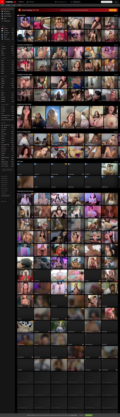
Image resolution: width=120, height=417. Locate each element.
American (22, 15)
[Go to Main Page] (10, 2)
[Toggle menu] (2, 2)
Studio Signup (4, 190)
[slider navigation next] (116, 29)
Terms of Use (4, 186)
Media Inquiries (4, 182)
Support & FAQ (4, 176)
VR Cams (20, 161)
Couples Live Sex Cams (24, 74)
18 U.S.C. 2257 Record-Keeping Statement (6, 196)
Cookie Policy (73, 415)
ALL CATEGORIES (8, 169)
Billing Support (4, 178)
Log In (116, 1)
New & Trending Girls (24, 132)
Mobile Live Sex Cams (24, 104)
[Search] (71, 2)
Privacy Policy (4, 184)
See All (116, 15)
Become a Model (4, 188)
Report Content (4, 180)
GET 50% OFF (113, 10)
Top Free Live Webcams (25, 45)
